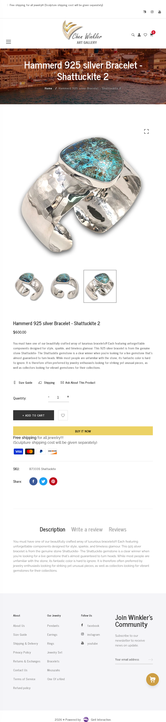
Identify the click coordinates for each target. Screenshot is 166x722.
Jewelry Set (54, 652)
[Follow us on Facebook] (33, 481)
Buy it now (83, 431)
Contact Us (20, 670)
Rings (50, 643)
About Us (19, 626)
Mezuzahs (53, 670)
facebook (93, 626)
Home (48, 88)
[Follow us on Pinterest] (53, 481)
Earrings (52, 634)
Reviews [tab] (118, 529)
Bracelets (53, 661)
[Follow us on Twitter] (43, 481)
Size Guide (25, 382)
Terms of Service (24, 679)
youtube (92, 643)
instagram (93, 634)
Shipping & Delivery (25, 643)
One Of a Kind (56, 679)
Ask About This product (80, 382)
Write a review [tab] (87, 529)
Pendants (53, 626)
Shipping (49, 382)
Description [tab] (52, 529)
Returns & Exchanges (26, 661)
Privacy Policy (22, 652)
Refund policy (22, 688)
